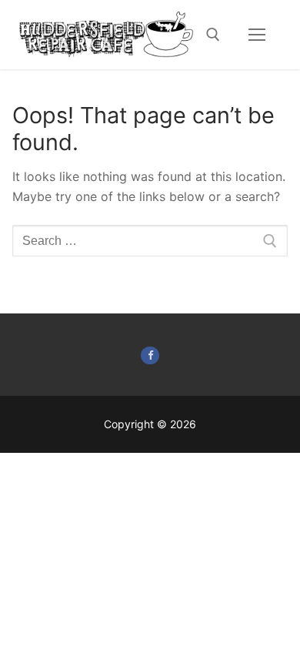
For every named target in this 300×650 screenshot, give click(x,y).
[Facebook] (149, 355)
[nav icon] (257, 34)
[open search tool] (213, 35)
